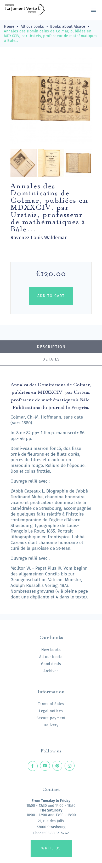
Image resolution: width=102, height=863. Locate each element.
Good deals (51, 664)
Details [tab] (51, 359)
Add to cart (51, 296)
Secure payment (51, 718)
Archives (51, 671)
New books (51, 650)
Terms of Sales (51, 704)
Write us (51, 848)
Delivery (51, 725)
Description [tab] (51, 346)
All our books (51, 657)
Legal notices (51, 711)
